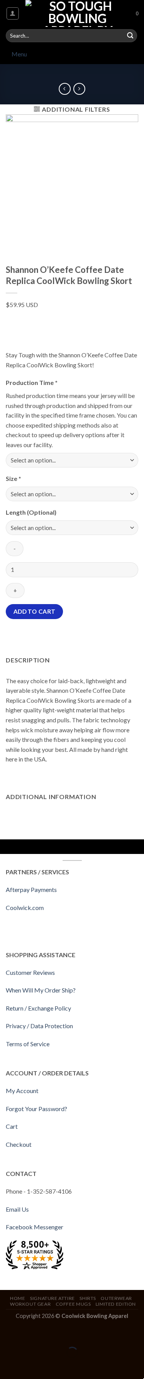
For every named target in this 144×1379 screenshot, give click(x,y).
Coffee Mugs (73, 1304)
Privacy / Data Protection (39, 1025)
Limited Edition (116, 1304)
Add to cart (34, 611)
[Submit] (130, 35)
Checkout (18, 1144)
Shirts (87, 1298)
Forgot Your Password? (36, 1108)
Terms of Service (28, 1043)
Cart (12, 1126)
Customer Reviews (30, 972)
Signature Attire (52, 1298)
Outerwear (116, 1298)
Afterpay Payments (31, 889)
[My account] (13, 13)
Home (17, 1298)
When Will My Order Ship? (41, 990)
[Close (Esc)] (7, 1333)
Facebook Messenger (34, 1226)
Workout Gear (30, 1304)
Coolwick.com (25, 907)
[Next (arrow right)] (29, 1365)
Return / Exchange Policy (38, 1008)
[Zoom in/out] (29, 1333)
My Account (22, 1090)
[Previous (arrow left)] (7, 1365)
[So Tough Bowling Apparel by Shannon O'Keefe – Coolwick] (77, 13)
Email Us (17, 1209)
